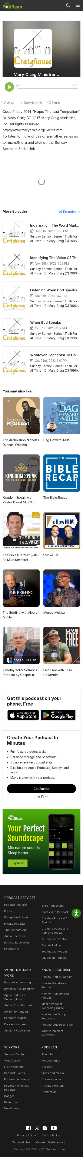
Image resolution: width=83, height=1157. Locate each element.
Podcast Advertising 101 (57, 1024)
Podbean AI (12, 948)
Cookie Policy (51, 1135)
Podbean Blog (51, 1060)
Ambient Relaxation (17, 1030)
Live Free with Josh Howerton (57, 672)
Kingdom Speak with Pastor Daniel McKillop (19, 499)
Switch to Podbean (17, 1011)
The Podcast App (15, 929)
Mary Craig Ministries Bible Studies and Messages (37, 74)
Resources (11, 1102)
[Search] (68, 5)
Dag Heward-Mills (56, 440)
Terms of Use (21, 1142)
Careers (47, 1066)
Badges (9, 1096)
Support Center (14, 1054)
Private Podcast (14, 923)
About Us (48, 1054)
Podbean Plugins (15, 1017)
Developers (11, 1108)
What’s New (12, 1060)
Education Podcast (54, 957)
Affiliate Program (53, 1085)
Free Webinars (14, 1066)
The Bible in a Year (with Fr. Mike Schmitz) (20, 557)
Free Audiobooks (15, 1024)
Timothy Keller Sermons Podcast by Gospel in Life (20, 672)
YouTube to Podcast (55, 951)
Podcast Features (15, 904)
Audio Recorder (14, 936)
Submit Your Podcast (18, 1005)
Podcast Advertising (17, 982)
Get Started (42, 789)
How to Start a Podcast (57, 976)
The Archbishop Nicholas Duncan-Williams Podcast (21, 442)
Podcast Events (14, 1073)
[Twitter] (36, 1128)
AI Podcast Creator (54, 939)
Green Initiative (52, 1079)
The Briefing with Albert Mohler (20, 614)
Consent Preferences (50, 1142)
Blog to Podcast (52, 945)
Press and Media (53, 1073)
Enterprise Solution (17, 917)
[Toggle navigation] (78, 5)
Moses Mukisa (54, 612)
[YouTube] (54, 1128)
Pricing (8, 911)
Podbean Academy (17, 1079)
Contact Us (49, 1091)
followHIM (50, 555)
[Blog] (45, 1128)
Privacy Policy (26, 1135)
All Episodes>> (69, 212)
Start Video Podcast (55, 912)
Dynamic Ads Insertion (19, 988)
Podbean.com (55, 1149)
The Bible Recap (55, 497)
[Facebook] (28, 1128)
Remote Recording (16, 942)
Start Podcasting (53, 905)
